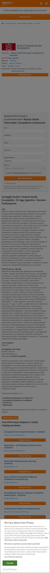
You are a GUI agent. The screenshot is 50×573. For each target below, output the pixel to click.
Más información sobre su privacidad (26, 539)
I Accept (9, 563)
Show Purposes (10, 569)
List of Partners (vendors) (13, 557)
